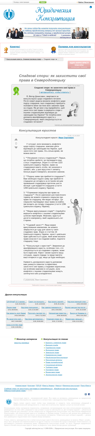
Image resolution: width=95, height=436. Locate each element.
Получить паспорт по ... (37, 313)
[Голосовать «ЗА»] (16, 139)
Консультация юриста (21, 398)
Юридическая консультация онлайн (52, 423)
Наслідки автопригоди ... (34, 319)
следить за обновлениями (63, 125)
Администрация (20, 386)
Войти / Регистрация (86, 2)
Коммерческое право (54, 355)
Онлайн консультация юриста (21, 425)
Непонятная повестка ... (58, 313)
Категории (31, 386)
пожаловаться (78, 125)
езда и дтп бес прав (14, 325)
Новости (58, 386)
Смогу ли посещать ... (37, 302)
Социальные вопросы (54, 365)
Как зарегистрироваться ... (52, 307)
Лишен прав (11, 307)
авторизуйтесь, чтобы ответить (54, 92)
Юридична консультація (71, 386)
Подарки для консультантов (74, 46)
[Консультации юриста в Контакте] (86, 395)
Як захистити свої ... (15, 319)
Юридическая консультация (57, 411)
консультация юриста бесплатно (47, 420)
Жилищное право (52, 350)
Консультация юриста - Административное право (24, 59)
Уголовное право (52, 370)
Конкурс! (15, 46)
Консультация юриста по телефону (32, 413)
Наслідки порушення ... (30, 307)
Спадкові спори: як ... (55, 319)
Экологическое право (54, 375)
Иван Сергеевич (66, 138)
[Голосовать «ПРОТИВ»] (16, 148)
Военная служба (52, 345)
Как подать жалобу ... (56, 302)
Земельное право (52, 352)
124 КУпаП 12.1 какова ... (16, 302)
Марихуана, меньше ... (75, 319)
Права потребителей (54, 362)
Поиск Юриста (86, 386)
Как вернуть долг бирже (16, 313)
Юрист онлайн (84, 420)
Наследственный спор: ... (78, 302)
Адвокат (62, 405)
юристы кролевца (21, 343)
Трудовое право (52, 367)
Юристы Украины (48, 386)
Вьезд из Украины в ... (79, 313)
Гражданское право (53, 348)
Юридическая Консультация (57, 357)
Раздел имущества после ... (76, 307)
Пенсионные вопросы (54, 360)
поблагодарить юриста (64, 282)
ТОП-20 (38, 386)
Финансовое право (53, 372)
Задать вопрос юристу (21, 403)
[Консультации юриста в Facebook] (89, 395)
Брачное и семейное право (56, 343)
